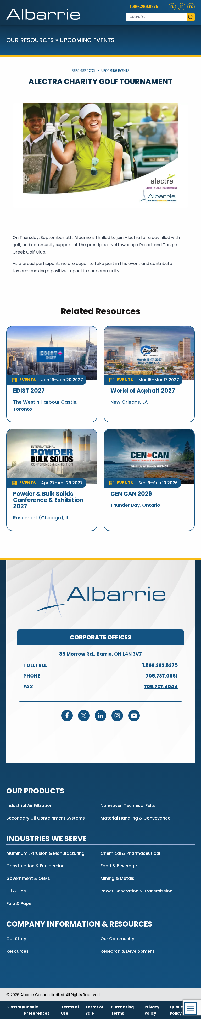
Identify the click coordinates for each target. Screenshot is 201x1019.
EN (172, 7)
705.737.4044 (161, 686)
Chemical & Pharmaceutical (130, 853)
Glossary (15, 1007)
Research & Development (127, 951)
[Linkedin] (100, 715)
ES (191, 7)
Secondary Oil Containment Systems (45, 818)
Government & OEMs (28, 878)
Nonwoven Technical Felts (127, 806)
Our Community (117, 939)
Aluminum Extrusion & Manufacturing (45, 853)
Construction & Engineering (35, 866)
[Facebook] (67, 715)
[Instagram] (117, 715)
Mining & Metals (117, 878)
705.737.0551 (162, 676)
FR (181, 7)
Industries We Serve (46, 839)
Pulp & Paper (19, 903)
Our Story (16, 939)
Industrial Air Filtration (29, 806)
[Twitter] (84, 715)
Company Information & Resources (79, 924)
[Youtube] (134, 715)
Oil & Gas (16, 891)
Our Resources (30, 40)
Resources (17, 951)
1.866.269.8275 (144, 6)
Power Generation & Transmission (136, 891)
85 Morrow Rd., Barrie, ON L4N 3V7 (100, 654)
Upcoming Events (87, 40)
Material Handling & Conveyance (135, 818)
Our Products (35, 791)
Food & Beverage (118, 866)
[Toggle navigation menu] (190, 1008)
